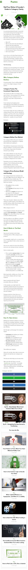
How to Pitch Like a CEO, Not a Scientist (14, 563)
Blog (14, 447)
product (10, 371)
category (5, 371)
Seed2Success (7, 363)
